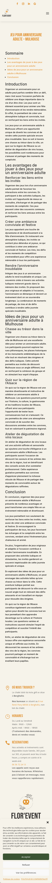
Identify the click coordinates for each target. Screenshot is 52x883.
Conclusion (13, 77)
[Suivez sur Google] (34, 3)
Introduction (13, 58)
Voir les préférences (26, 872)
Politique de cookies (11, 879)
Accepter (26, 856)
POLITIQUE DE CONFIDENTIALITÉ (34, 879)
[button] (47, 822)
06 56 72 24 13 (19, 764)
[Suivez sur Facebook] (17, 3)
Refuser (26, 864)
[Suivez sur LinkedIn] (29, 3)
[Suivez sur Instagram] (23, 3)
